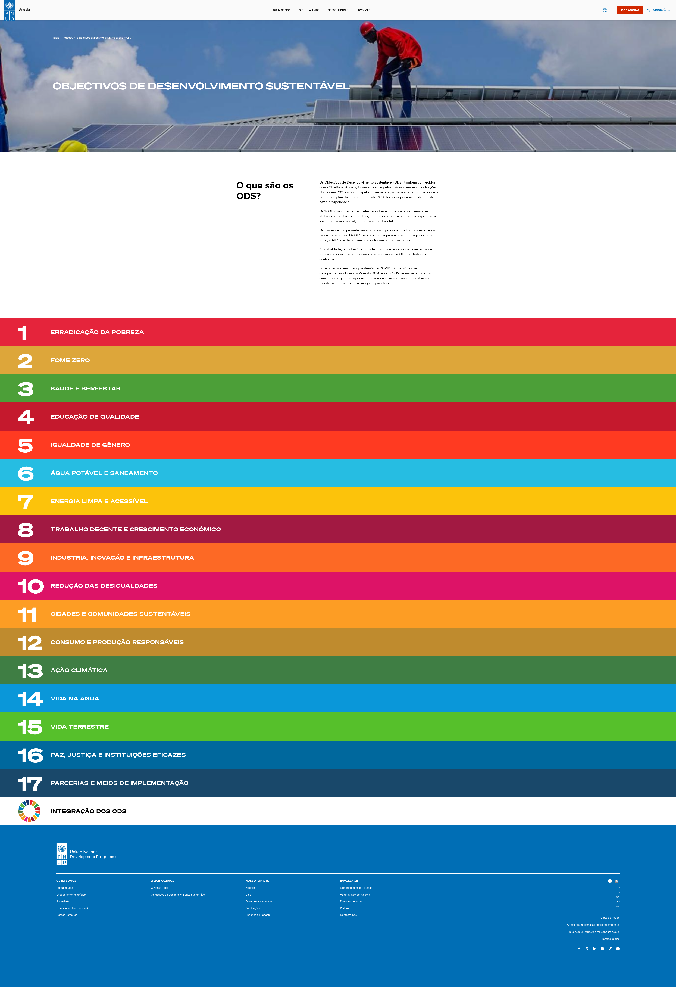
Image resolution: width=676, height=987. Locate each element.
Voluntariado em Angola (355, 895)
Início (56, 38)
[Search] (617, 894)
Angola (24, 10)
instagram (602, 948)
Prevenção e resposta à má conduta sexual (594, 932)
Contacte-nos (348, 915)
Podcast (345, 908)
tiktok (610, 948)
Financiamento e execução (72, 908)
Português (659, 9)
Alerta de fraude (610, 918)
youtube (618, 948)
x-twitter (587, 948)
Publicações (253, 908)
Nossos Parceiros (66, 915)
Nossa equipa (64, 888)
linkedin (594, 948)
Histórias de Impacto (258, 915)
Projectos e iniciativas (259, 901)
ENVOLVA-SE (364, 10)
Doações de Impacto (352, 901)
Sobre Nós (62, 901)
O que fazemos (309, 10)
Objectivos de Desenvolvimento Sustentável (178, 895)
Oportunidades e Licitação (356, 888)
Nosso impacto (338, 10)
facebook (579, 948)
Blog (248, 895)
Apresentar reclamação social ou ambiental (593, 925)
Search (612, 10)
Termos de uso (611, 939)
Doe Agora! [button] (630, 10)
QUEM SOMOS (281, 10)
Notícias (250, 888)
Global (605, 10)
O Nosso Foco (159, 888)
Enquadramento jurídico (71, 895)
